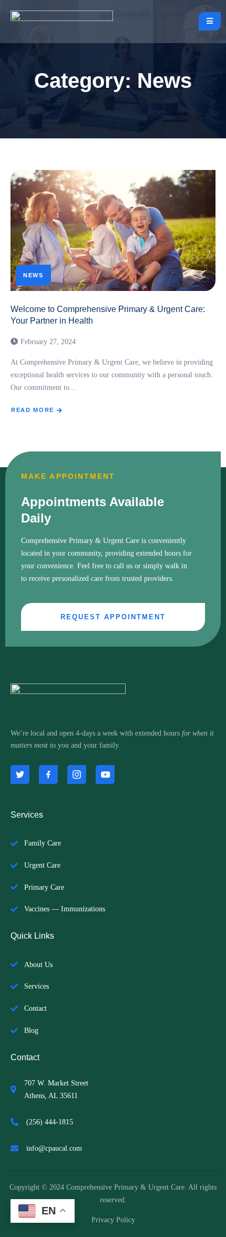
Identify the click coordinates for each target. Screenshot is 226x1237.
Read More (32, 410)
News (33, 275)
